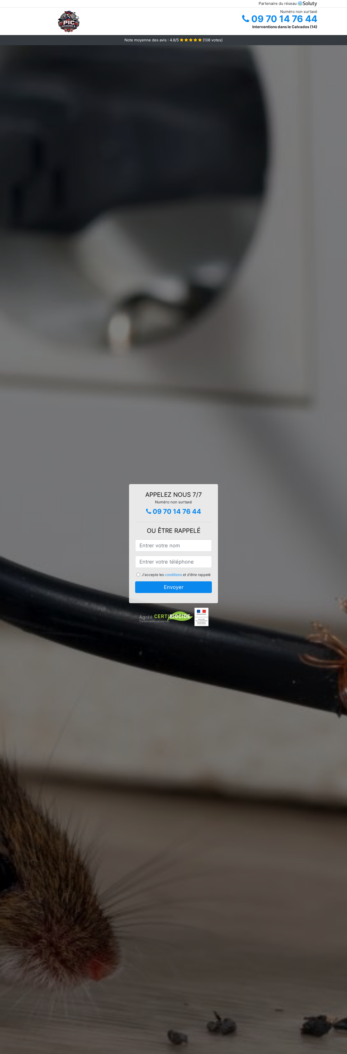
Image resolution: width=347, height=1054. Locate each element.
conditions (173, 574)
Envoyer (173, 587)
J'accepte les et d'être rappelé (176, 574)
